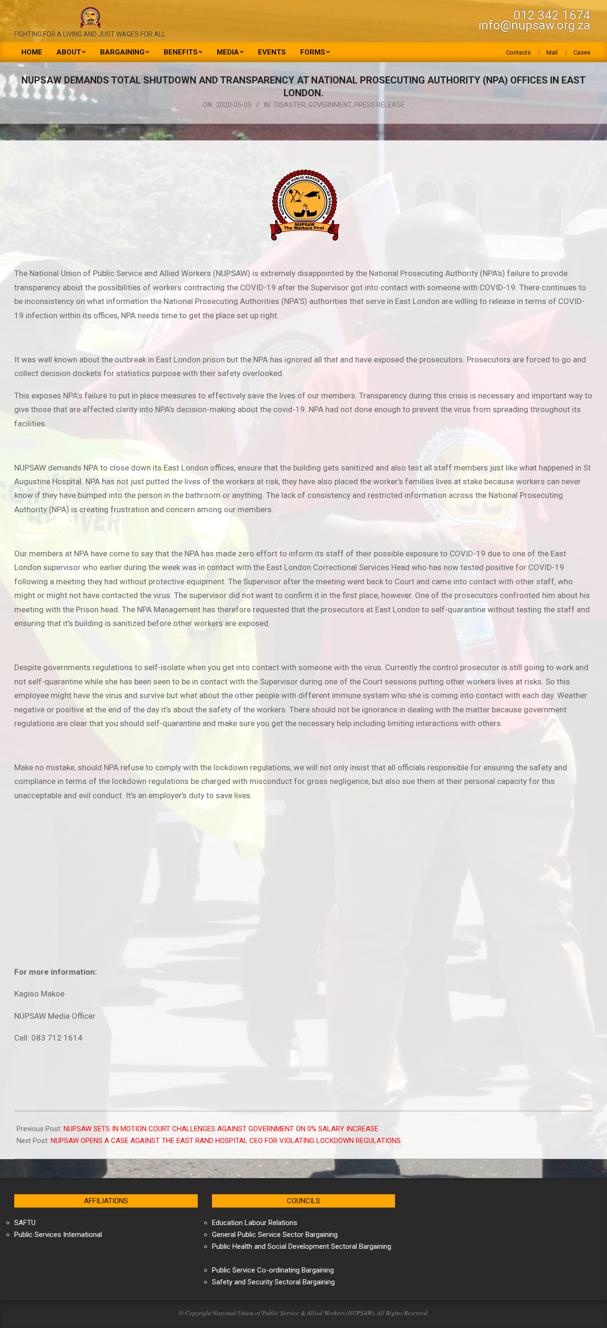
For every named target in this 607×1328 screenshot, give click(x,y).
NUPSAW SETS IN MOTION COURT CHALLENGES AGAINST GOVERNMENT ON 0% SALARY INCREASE (221, 1129)
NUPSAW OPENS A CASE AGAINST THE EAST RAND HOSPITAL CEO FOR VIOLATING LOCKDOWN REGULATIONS (226, 1140)
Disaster (289, 105)
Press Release (379, 105)
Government (329, 105)
